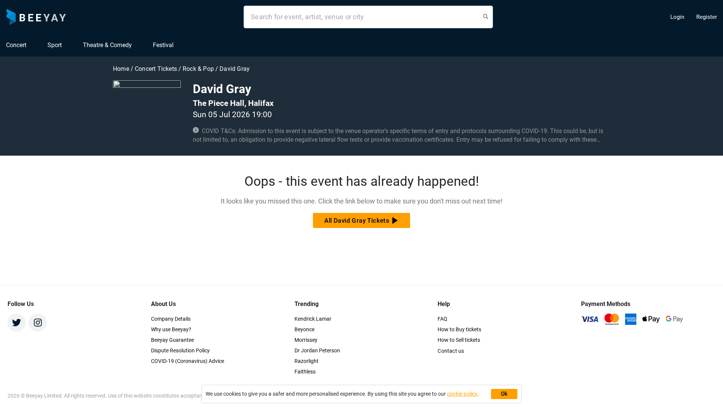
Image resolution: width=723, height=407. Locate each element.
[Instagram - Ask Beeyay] (38, 323)
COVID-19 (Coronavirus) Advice (187, 361)
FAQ (442, 319)
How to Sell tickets (459, 340)
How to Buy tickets (459, 329)
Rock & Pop (199, 68)
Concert (16, 45)
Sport (54, 45)
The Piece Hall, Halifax (233, 103)
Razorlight (306, 361)
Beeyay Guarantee (172, 340)
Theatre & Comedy (107, 45)
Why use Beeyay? (171, 329)
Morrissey (305, 340)
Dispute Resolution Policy (180, 350)
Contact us (451, 351)
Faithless (305, 372)
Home (122, 68)
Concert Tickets (156, 68)
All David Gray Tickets (356, 220)
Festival (163, 45)
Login (677, 17)
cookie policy (462, 394)
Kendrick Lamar (312, 319)
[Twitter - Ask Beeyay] (17, 323)
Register (706, 17)
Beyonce (304, 329)
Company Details (171, 319)
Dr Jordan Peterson (317, 350)
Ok (504, 393)
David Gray (235, 68)
